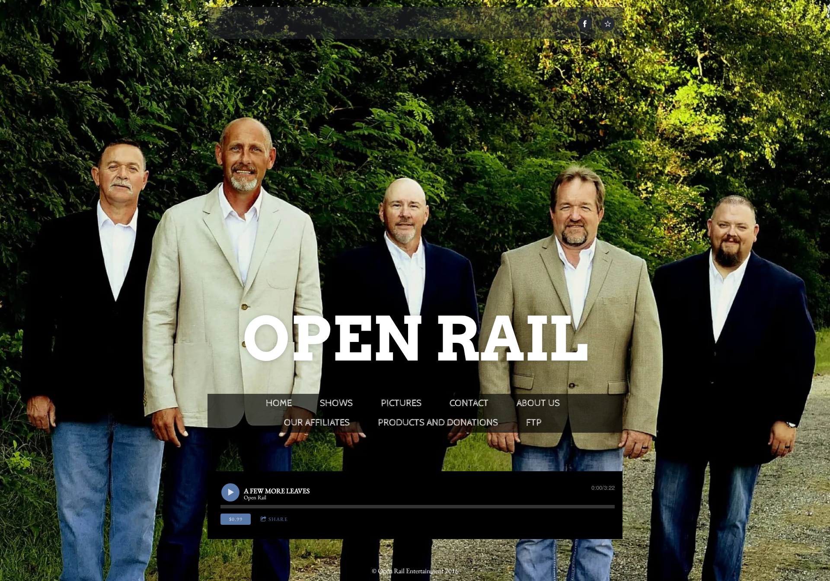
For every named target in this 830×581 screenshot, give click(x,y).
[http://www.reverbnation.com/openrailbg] (608, 24)
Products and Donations (438, 422)
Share (278, 519)
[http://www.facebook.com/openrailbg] (585, 24)
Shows (336, 403)
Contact (469, 403)
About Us (538, 403)
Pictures (401, 403)
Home (279, 403)
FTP (534, 422)
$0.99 (236, 519)
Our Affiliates (317, 422)
